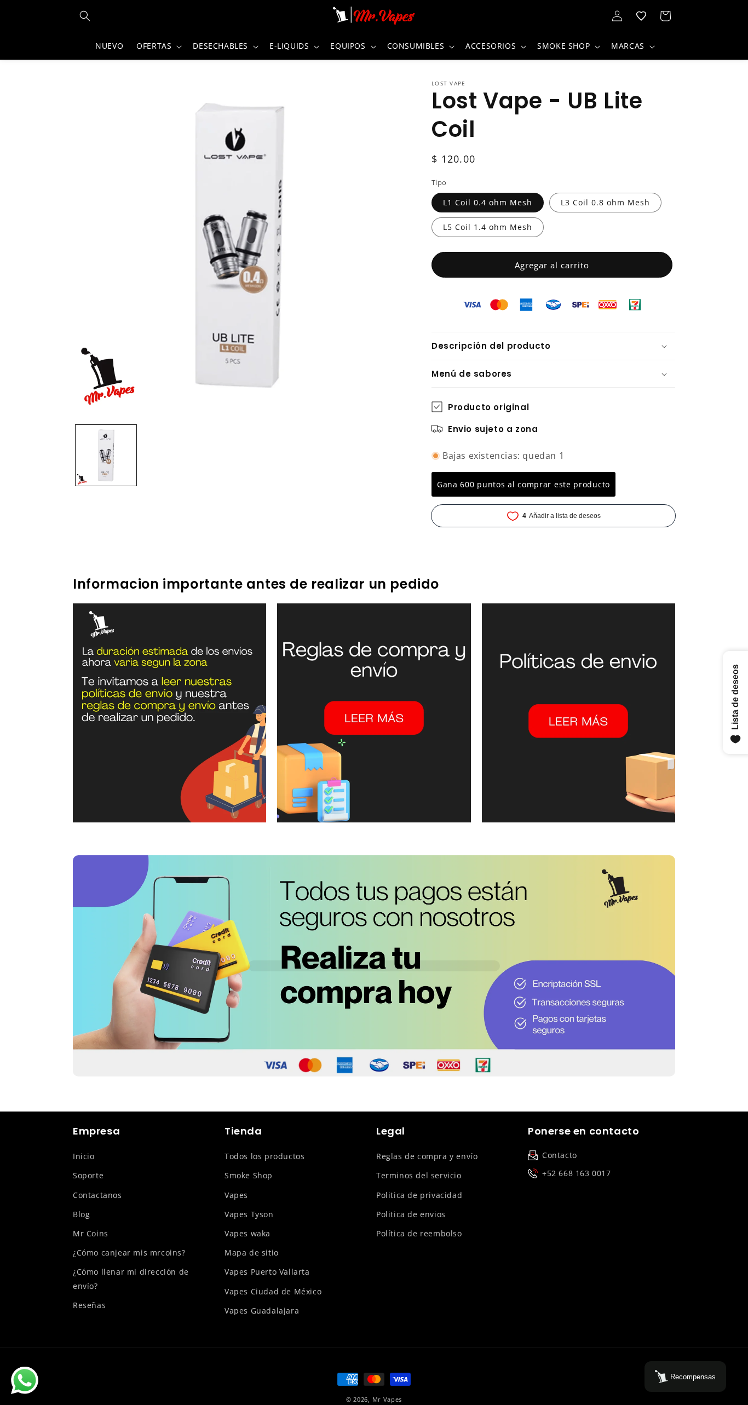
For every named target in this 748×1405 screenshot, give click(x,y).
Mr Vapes (387, 1399)
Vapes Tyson (249, 1214)
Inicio (84, 1156)
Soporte (88, 1175)
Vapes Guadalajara (262, 1310)
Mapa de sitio (252, 1252)
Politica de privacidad (419, 1195)
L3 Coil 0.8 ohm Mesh (605, 202)
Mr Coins (90, 1233)
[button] (85, 16)
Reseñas (89, 1305)
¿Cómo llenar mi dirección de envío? (131, 1278)
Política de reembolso (419, 1233)
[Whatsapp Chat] (24, 1380)
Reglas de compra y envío (426, 1156)
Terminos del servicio (419, 1175)
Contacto (559, 1155)
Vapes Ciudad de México (273, 1291)
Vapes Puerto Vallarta (267, 1271)
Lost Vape (448, 83)
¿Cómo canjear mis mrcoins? (129, 1252)
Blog (81, 1214)
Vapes (236, 1195)
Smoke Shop (249, 1175)
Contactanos (97, 1195)
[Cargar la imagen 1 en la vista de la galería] (106, 455)
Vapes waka (248, 1233)
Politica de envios (411, 1214)
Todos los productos (264, 1156)
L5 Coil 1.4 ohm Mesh (487, 227)
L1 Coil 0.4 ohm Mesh (487, 202)
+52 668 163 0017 (576, 1173)
